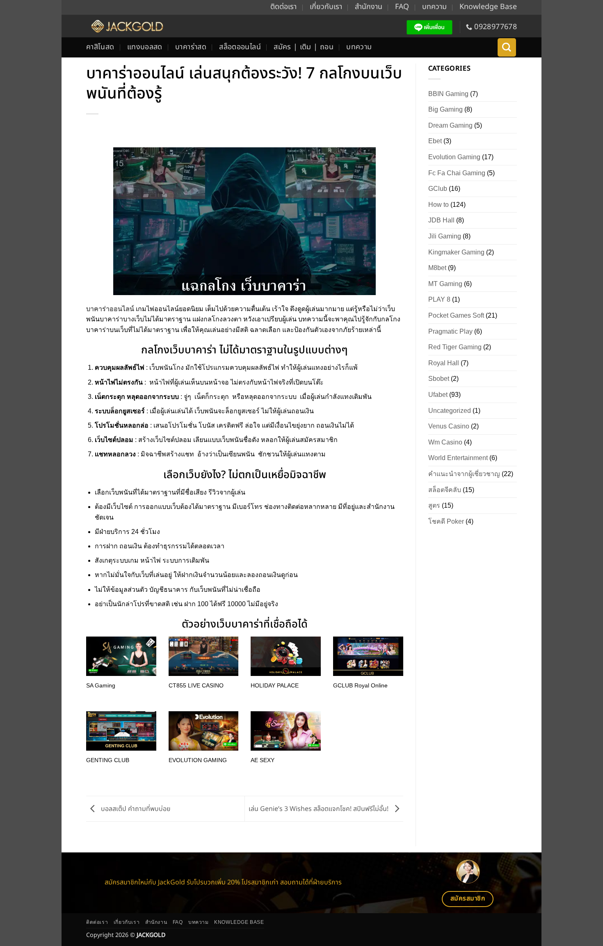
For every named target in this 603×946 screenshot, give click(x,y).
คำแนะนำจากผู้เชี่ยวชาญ (464, 473)
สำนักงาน (368, 6)
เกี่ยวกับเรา (326, 6)
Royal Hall (443, 363)
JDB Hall (441, 220)
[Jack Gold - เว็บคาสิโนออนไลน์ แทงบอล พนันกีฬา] (126, 26)
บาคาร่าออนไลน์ (110, 308)
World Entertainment (458, 457)
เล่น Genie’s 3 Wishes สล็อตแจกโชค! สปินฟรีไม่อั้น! (319, 808)
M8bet (437, 267)
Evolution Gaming (454, 156)
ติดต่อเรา (283, 6)
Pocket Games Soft (456, 315)
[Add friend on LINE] (430, 27)
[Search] (507, 47)
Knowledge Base (488, 6)
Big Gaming (445, 109)
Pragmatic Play (450, 331)
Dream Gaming (450, 125)
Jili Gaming (444, 236)
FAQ (402, 6)
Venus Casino (448, 426)
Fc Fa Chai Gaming (456, 173)
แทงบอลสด (144, 47)
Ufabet (438, 394)
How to (438, 204)
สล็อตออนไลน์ (240, 47)
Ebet (435, 140)
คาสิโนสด (100, 47)
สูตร (434, 505)
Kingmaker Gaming (456, 252)
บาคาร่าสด (190, 47)
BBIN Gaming (448, 93)
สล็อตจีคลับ (444, 489)
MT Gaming (445, 283)
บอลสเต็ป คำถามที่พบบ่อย (135, 808)
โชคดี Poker (446, 521)
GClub (437, 188)
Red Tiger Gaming (455, 347)
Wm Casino (445, 442)
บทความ (434, 6)
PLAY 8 (439, 299)
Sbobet (438, 378)
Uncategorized (449, 410)
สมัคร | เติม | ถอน (303, 47)
